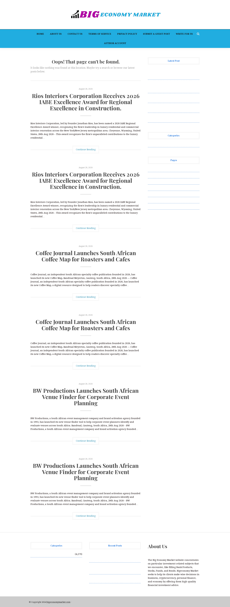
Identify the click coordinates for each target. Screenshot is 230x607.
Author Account (115, 43)
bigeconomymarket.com (58, 602)
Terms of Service (99, 34)
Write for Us (184, 34)
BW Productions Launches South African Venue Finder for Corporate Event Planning (86, 396)
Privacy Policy (127, 34)
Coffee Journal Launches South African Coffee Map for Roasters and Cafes (86, 256)
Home (40, 34)
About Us (56, 34)
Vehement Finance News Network (166, 144)
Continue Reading (86, 149)
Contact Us (75, 34)
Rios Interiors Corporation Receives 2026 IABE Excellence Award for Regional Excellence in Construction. (86, 102)
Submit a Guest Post (156, 34)
